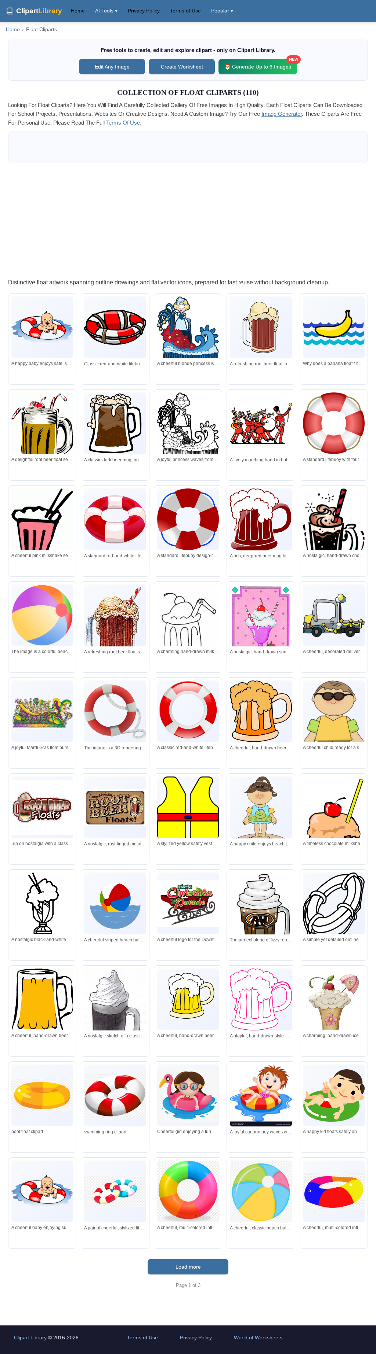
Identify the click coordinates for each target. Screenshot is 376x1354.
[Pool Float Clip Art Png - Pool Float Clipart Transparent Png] (42, 1095)
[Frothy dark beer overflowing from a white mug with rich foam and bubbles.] (115, 423)
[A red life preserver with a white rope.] (115, 711)
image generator (281, 114)
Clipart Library (30, 1337)
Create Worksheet (182, 67)
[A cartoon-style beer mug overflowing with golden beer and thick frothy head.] (261, 711)
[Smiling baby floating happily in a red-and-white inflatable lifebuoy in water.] (42, 327)
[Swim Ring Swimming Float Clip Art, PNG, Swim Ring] (115, 1095)
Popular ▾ (222, 11)
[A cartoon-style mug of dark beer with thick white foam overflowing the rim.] (261, 520)
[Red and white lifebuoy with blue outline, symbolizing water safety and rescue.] (188, 519)
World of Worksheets (258, 1337)
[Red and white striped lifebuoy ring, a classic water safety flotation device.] (115, 519)
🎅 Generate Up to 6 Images (260, 64)
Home (78, 11)
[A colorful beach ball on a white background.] (42, 615)
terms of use (123, 122)
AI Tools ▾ (106, 11)
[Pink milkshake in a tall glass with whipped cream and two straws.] (42, 533)
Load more (188, 1267)
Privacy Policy (144, 11)
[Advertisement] (188, 220)
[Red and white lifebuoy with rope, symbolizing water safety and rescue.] (334, 423)
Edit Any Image (112, 67)
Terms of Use (185, 11)
